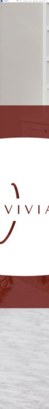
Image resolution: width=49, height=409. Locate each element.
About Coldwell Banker (42, 1)
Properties (21, 1)
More (47, 1)
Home (17, 1)
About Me (30, 1)
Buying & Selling (25, 1)
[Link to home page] (5, 1)
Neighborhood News (35, 1)
